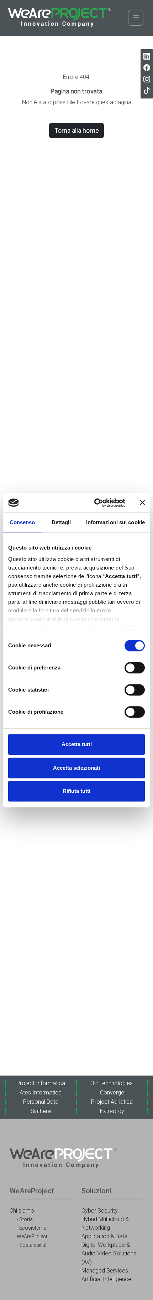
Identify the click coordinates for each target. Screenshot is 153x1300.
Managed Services (104, 1270)
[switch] (135, 667)
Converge (112, 1092)
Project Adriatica (112, 1101)
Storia (26, 1219)
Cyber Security (99, 1210)
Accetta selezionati (76, 768)
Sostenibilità (33, 1245)
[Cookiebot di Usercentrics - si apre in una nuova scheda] (95, 502)
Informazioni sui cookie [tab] (115, 522)
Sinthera (41, 1111)
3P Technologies (112, 1083)
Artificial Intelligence (106, 1279)
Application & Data (104, 1236)
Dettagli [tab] (61, 522)
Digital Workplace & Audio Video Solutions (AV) (108, 1253)
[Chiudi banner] (142, 502)
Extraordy (112, 1111)
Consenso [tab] (22, 522)
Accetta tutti (77, 744)
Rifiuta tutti (76, 791)
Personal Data (40, 1101)
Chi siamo (22, 1210)
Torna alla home (76, 130)
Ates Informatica (41, 1092)
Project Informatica (40, 1083)
